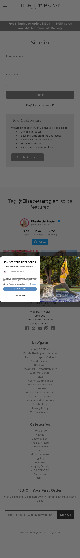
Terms (34, 284)
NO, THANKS (20, 295)
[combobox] (6, 272)
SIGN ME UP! (20, 289)
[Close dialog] (77, 258)
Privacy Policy (28, 284)
